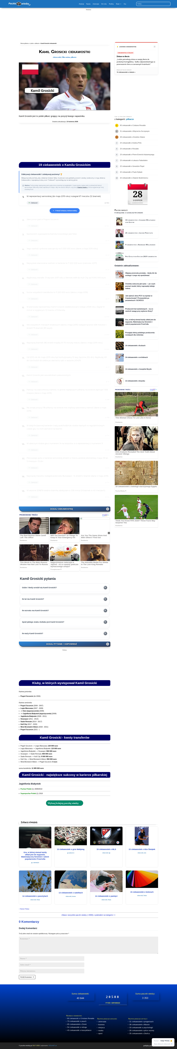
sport (100, 1033)
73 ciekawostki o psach (76, 1021)
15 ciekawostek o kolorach (142, 892)
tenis (145, 853)
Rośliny (111, 4)
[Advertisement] (88, 26)
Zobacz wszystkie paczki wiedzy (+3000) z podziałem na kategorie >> (88, 915)
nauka (100, 1030)
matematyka (36, 862)
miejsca (101, 1027)
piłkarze (37, 43)
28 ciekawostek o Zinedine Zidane (132, 137)
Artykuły (81, 4)
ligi (109, 853)
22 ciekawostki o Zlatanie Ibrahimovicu (134, 178)
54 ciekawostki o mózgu (77, 1027)
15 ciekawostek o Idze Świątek (142, 849)
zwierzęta (102, 1021)
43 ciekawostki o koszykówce (79, 1030)
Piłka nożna (66, 57)
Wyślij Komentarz (26, 977)
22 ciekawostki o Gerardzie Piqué (132, 166)
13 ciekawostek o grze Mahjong (70, 849)
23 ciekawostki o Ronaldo (129, 149)
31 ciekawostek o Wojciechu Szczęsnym (134, 131)
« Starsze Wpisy (24, 909)
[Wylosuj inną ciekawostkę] (154, 46)
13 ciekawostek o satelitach (71, 893)
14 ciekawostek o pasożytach (35, 896)
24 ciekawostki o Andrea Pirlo (130, 143)
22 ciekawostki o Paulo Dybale (131, 172)
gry (32, 862)
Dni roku (104, 4)
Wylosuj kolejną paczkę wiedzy (63, 803)
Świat (117, 4)
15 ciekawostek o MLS (106, 849)
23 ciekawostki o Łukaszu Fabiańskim (134, 160)
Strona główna (24, 43)
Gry (125, 4)
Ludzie (32, 43)
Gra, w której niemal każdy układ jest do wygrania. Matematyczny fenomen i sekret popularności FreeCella (35, 855)
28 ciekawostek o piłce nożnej (141, 1030)
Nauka (88, 4)
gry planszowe (70, 853)
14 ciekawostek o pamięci (106, 896)
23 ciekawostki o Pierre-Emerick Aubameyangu (137, 154)
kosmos (74, 896)
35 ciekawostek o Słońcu (139, 1033)
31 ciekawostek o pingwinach (141, 1021)
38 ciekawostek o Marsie (139, 1024)
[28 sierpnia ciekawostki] (136, 204)
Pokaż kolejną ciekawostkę (66, 211)
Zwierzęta (96, 4)
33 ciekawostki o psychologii (141, 1027)
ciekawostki (57, 57)
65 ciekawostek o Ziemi (77, 1024)
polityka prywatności (150, 1046)
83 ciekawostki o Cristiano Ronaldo (133, 125)
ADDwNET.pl (52, 1045)
